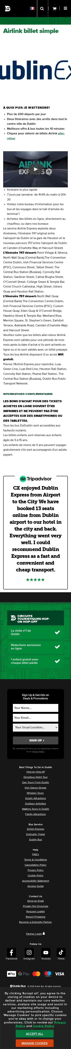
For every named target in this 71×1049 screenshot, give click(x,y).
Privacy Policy (36, 870)
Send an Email (35, 901)
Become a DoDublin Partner (35, 922)
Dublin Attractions (35, 798)
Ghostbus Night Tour (35, 777)
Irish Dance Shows (35, 787)
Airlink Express (35, 829)
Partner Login (34, 934)
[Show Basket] (54, 8)
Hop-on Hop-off (36, 772)
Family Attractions (35, 814)
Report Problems (35, 917)
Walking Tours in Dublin (35, 809)
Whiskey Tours (35, 793)
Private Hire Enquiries (35, 906)
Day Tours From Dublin (35, 782)
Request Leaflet (35, 911)
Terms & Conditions (35, 859)
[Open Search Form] (42, 8)
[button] (66, 8)
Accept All (34, 1033)
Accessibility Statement (35, 881)
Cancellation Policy (35, 865)
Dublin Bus (35, 839)
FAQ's (35, 854)
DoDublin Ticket (35, 834)
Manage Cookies (35, 1043)
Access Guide (35, 886)
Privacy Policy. (38, 752)
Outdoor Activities (35, 803)
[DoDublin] (8, 8)
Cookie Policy (35, 875)
